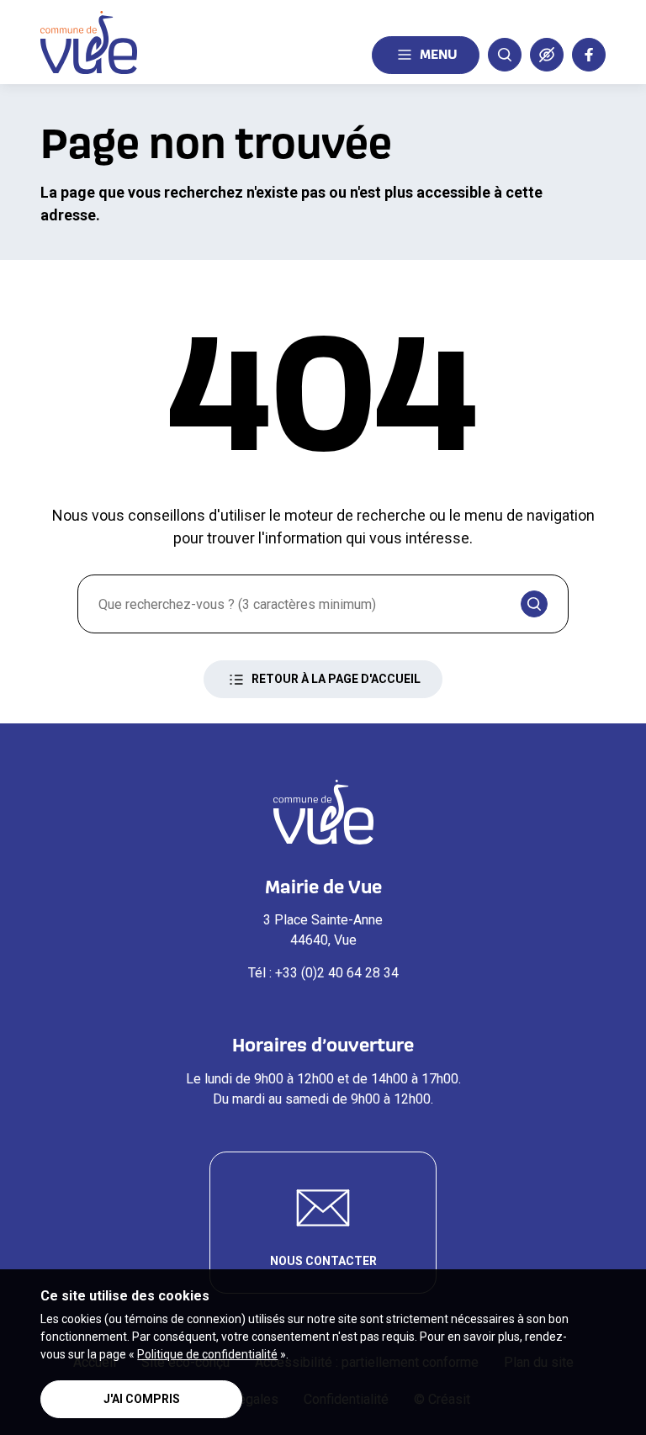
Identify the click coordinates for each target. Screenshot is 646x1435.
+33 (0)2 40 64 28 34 (337, 973)
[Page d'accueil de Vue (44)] (88, 42)
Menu (439, 53)
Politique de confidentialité (207, 1354)
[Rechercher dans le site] (505, 54)
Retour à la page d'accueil (336, 679)
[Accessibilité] (547, 54)
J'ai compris (141, 1399)
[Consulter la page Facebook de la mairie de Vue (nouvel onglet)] (589, 54)
